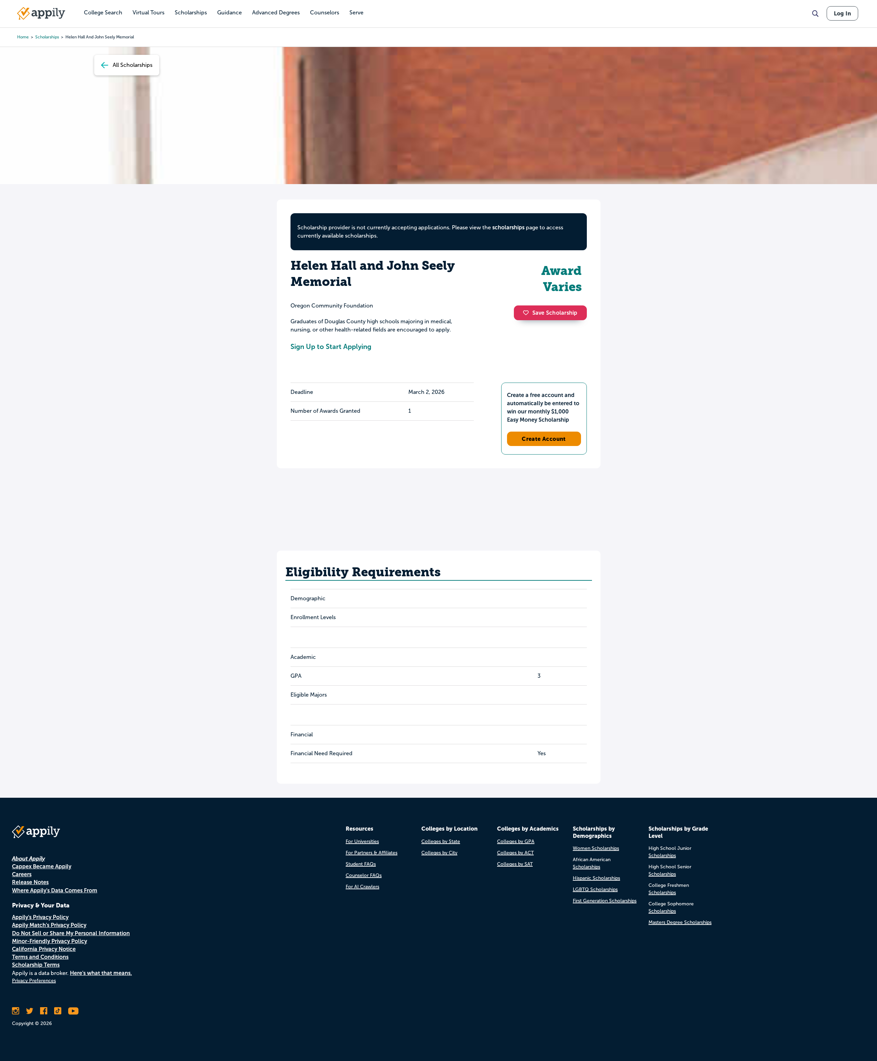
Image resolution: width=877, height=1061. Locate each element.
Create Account (544, 439)
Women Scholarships (596, 848)
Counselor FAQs (364, 875)
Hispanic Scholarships (596, 878)
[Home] (41, 13)
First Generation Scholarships (605, 900)
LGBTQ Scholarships (595, 889)
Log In (842, 13)
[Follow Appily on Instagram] (15, 1011)
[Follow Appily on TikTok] (57, 1011)
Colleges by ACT (515, 852)
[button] (527, 312)
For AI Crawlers (362, 886)
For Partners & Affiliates (371, 852)
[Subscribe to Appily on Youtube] (73, 1011)
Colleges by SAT (515, 864)
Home (23, 37)
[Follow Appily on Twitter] (29, 1011)
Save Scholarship (555, 313)
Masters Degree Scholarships (680, 922)
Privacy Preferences (34, 980)
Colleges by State (440, 841)
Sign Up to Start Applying (331, 346)
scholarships (47, 37)
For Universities (362, 841)
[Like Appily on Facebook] (43, 1011)
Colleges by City (439, 852)
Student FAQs (361, 864)
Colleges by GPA (515, 841)
